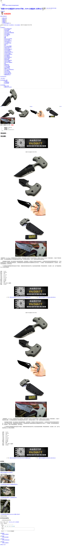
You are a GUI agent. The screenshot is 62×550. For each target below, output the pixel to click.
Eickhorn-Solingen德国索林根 (9, 32)
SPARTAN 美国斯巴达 (8, 60)
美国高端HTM (6, 64)
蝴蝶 (5, 37)
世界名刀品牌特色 (5, 542)
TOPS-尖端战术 (7, 41)
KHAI (47, 8)
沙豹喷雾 (5, 81)
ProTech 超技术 (6, 33)
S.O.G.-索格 (6, 35)
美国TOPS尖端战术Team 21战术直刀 (6, 472)
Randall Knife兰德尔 (7, 72)
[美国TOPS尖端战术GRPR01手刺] (9, 105)
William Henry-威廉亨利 (8, 62)
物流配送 (2, 538)
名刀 (5, 544)
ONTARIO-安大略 (7, 53)
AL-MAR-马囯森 (7, 66)
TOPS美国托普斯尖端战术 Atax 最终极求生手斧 (8, 497)
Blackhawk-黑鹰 (7, 58)
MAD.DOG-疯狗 (7, 39)
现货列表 (2, 11)
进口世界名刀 (2, 27)
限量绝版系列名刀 (7, 74)
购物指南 (2, 533)
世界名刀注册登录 (5, 534)
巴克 (53, 8)
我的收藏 (13, 5)
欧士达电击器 (6, 83)
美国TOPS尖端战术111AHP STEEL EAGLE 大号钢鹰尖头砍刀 (20, 297)
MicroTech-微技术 (7, 29)
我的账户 (3, 4)
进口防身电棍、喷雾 (3, 80)
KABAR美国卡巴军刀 (8, 28)
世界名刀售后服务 (5, 537)
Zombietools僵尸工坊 (7, 73)
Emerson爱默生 (6, 70)
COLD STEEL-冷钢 (7, 31)
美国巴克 (3, 21)
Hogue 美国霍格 (7, 67)
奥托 (5, 63)
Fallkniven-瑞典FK (7, 61)
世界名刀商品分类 (3, 16)
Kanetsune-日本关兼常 (8, 40)
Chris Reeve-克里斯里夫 (8, 54)
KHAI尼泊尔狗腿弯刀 (6, 23)
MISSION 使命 (6, 65)
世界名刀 (1, 544)
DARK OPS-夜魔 (7, 71)
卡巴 (49, 8)
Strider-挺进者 (6, 30)
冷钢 (51, 8)
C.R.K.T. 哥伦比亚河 (7, 51)
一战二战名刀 (2, 78)
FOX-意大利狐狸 (7, 50)
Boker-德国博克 (7, 55)
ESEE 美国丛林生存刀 (8, 57)
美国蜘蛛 (3, 22)
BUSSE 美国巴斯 (7, 34)
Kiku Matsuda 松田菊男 (8, 38)
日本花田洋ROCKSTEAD (8, 52)
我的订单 (7, 5)
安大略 (55, 8)
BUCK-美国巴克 (7, 56)
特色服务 (2, 541)
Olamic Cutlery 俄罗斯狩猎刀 (9, 69)
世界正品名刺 (6, 59)
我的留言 (10, 5)
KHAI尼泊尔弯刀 (3, 76)
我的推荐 (17, 5)
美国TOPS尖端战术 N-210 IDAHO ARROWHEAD (47, 297)
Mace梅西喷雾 (6, 82)
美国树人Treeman (7, 68)
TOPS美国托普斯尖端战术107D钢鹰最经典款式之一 (9, 484)
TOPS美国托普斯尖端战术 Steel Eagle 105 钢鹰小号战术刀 (10, 514)
